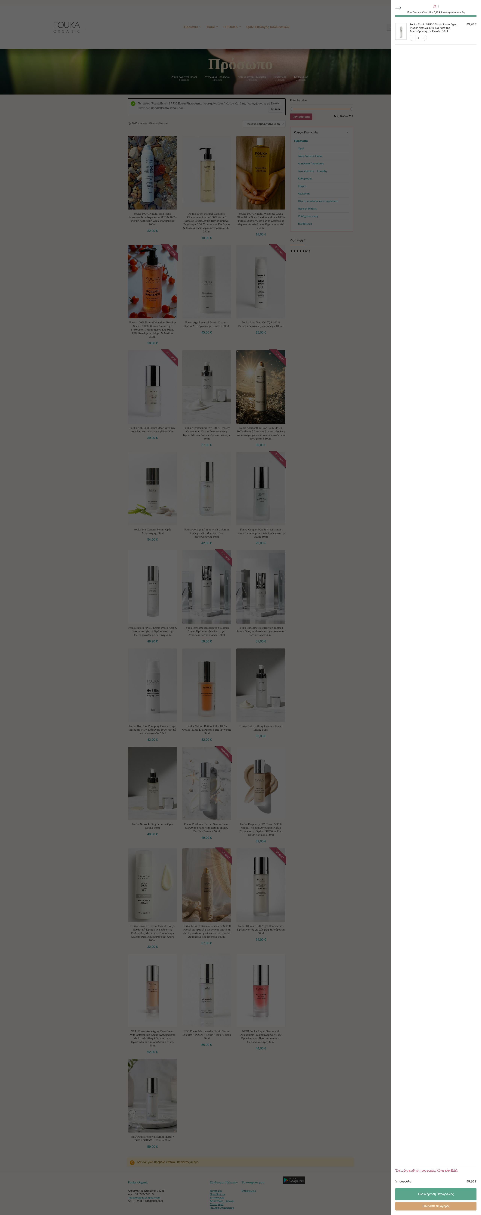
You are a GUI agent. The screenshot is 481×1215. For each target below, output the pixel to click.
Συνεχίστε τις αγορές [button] (436, 1206)
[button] (398, 9)
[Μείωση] (412, 38)
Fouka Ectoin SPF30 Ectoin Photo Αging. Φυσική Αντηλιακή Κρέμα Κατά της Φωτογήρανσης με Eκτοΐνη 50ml (434, 28)
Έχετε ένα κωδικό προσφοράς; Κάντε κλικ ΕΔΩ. (426, 1170)
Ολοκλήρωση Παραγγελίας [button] (436, 1194)
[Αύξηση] (424, 38)
